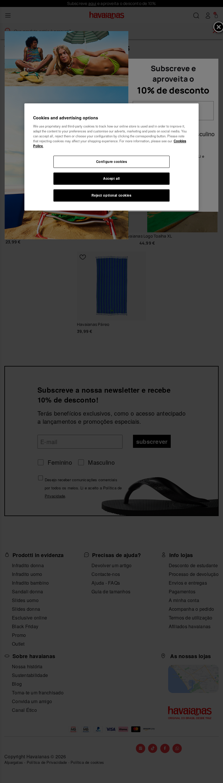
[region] (111, 157)
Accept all (111, 178)
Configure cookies (111, 161)
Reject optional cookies (111, 195)
